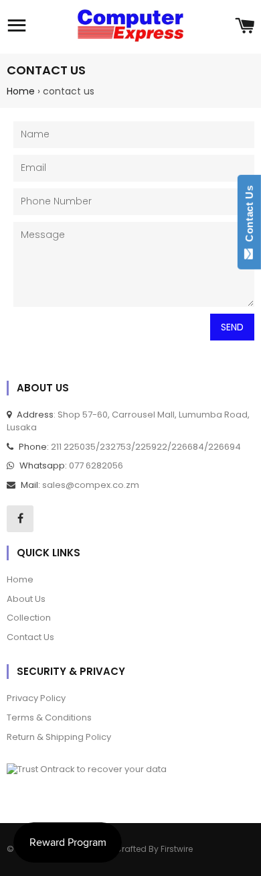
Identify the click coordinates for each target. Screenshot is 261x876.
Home (21, 91)
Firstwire (177, 849)
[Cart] (244, 27)
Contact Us (249, 216)
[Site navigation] (17, 27)
